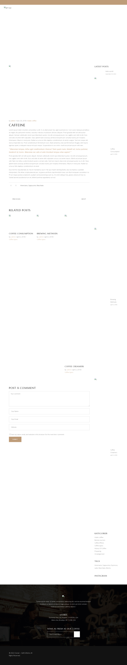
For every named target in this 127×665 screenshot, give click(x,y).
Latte (96, 568)
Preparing (98, 551)
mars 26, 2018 (21, 121)
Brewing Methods (47, 233)
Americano (24, 185)
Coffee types (13, 239)
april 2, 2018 (21, 237)
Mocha (108, 568)
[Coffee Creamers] (77, 289)
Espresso (114, 565)
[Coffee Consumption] (21, 222)
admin (13, 121)
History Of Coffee (100, 548)
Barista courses (100, 540)
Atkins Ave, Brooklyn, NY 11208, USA (63, 620)
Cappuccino (32, 185)
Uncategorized (99, 554)
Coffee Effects (99, 543)
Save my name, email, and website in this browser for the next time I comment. (37, 434)
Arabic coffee (31, 121)
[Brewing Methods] (49, 222)
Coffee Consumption (21, 233)
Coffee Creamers (74, 366)
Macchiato (40, 185)
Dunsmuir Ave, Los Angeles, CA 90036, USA (63, 617)
